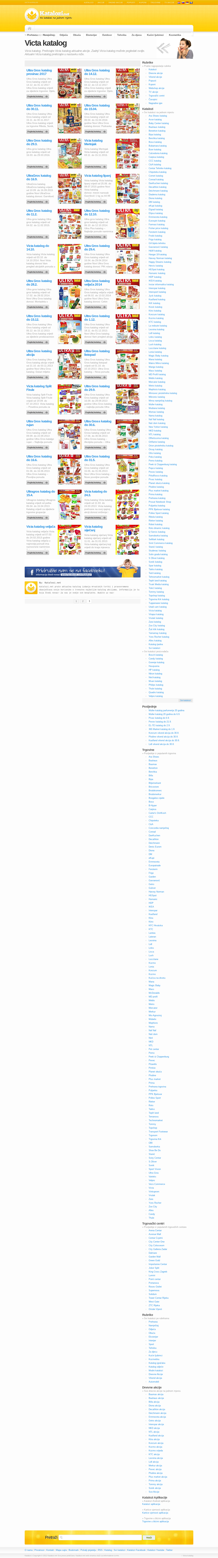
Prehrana (153, 1321)
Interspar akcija (156, 1424)
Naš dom (153, 1034)
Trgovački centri (157, 95)
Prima (151, 1083)
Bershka (153, 771)
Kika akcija (154, 1439)
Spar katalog (155, 565)
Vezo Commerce (157, 1184)
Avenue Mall (155, 1234)
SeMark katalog (156, 539)
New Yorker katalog (158, 427)
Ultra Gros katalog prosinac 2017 (39, 72)
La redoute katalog (158, 325)
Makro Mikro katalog (159, 363)
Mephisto (153, 1023)
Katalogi (183, 3)
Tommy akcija (155, 1484)
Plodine (152, 1075)
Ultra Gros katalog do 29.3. (39, 142)
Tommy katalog (156, 592)
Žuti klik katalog (156, 629)
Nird (151, 1038)
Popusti (131, 3)
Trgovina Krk (155, 1139)
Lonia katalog (155, 352)
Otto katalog (155, 453)
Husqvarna (154, 666)
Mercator (153, 1008)
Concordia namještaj (159, 828)
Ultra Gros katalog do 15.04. (97, 107)
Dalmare (153, 1253)
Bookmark (74, 1550)
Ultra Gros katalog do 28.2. (39, 282)
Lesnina (152, 940)
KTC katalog (155, 322)
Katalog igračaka (157, 1363)
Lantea (152, 933)
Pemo (151, 1053)
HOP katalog (155, 277)
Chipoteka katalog (157, 172)
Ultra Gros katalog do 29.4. (97, 247)
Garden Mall (155, 1256)
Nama (151, 1026)
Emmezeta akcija (157, 1417)
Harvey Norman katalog (160, 258)
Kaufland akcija (156, 1435)
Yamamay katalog (157, 633)
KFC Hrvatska (156, 925)
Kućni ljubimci (155, 1355)
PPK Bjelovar (155, 1094)
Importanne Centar (158, 1264)
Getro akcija (155, 1420)
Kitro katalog (155, 310)
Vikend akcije (115, 3)
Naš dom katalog (157, 423)
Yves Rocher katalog (159, 637)
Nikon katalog (155, 673)
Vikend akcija (155, 1378)
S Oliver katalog (157, 558)
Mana (151, 981)
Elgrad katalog (156, 209)
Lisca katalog (155, 340)
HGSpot (153, 895)
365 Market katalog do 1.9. (162, 729)
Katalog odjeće (156, 1366)
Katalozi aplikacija (151, 1504)
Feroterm (153, 869)
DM (150, 854)
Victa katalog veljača (40, 526)
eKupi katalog (155, 205)
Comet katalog (156, 175)
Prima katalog (155, 494)
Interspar (153, 910)
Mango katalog (156, 367)
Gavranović (154, 880)
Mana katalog (155, 359)
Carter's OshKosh (157, 813)
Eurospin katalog (157, 220)
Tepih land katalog (158, 580)
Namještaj (154, 1325)
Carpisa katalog (156, 157)
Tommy (152, 1124)
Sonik (151, 1165)
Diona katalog (155, 198)
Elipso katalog (156, 213)
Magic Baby (154, 985)
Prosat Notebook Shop (160, 502)
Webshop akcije (156, 88)
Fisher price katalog (158, 228)
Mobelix (152, 1019)
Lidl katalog (154, 333)
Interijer (152, 1340)
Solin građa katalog (158, 554)
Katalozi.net (53, 583)
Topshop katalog (157, 595)
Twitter (169, 1550)
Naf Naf (152, 1030)
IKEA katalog (155, 280)
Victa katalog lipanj (97, 175)
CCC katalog (155, 160)
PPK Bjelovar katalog (159, 509)
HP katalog (154, 670)
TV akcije (169, 3)
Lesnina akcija (156, 1458)
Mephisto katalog (157, 389)
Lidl (150, 944)
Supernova (154, 1290)
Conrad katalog (156, 179)
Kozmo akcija (155, 1447)
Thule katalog (155, 688)
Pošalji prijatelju (88, 1550)
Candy (152, 1214)
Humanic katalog (157, 273)
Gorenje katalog (156, 662)
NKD (151, 1041)
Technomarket (156, 1120)
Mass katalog (155, 370)
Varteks (152, 1176)
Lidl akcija (154, 1462)
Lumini (152, 1275)
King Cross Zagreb (158, 1271)
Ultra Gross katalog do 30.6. (97, 423)
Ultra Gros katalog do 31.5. (97, 458)
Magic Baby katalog (158, 355)
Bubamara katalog (158, 145)
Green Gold (154, 1260)
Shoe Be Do (155, 1150)
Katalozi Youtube (155, 1550)
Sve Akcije (154, 1492)
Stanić (152, 1154)
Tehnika (152, 1348)
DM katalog (154, 202)
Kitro (151, 921)
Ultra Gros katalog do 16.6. (39, 458)
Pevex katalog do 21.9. (160, 721)
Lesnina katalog (156, 329)
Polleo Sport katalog (159, 513)
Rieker (152, 1101)
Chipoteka (154, 820)
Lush (151, 955)
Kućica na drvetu (157, 978)
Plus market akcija (158, 1477)
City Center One (157, 1241)
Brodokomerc (155, 790)
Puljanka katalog (157, 505)
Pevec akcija (155, 1469)
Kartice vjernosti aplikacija (155, 1512)
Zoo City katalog (157, 625)
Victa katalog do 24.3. (95, 493)
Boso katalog (155, 142)
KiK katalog (154, 303)
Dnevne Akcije (156, 1374)
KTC (151, 929)
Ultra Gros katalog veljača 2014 (97, 282)
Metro (151, 1004)
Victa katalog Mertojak (93, 142)
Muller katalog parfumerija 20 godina (166, 710)
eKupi (151, 858)
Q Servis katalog (157, 532)
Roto (151, 1105)
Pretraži (51, 1537)
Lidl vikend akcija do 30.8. (161, 744)
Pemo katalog (155, 460)
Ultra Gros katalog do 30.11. (39, 107)
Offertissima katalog (159, 438)
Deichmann (154, 843)
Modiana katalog (157, 408)
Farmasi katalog (157, 224)
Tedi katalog (155, 573)
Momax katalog (156, 412)
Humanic (153, 899)
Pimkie (152, 1068)
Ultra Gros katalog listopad (97, 352)
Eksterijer (153, 1336)
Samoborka (154, 1146)
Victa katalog (96, 166)
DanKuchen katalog (158, 183)
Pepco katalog (156, 468)
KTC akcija (154, 1454)
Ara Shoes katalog (158, 115)
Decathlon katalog (157, 187)
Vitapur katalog (156, 614)
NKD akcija (154, 1428)
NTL (151, 1045)
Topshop (153, 1128)
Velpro (152, 1180)
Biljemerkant (155, 783)
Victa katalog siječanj (93, 528)
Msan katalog (155, 681)
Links (151, 948)
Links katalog (155, 337)
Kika (151, 918)
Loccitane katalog (157, 348)
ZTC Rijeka (154, 1305)
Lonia (151, 966)
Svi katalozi (154, 648)
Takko (152, 1109)
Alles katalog (155, 640)
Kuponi (142, 3)
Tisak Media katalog (159, 584)
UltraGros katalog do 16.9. (38, 177)
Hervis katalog (156, 265)
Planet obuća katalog (159, 483)
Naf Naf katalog (156, 419)
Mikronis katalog (157, 397)
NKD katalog (155, 430)
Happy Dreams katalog (160, 262)
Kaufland (153, 914)
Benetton (153, 768)
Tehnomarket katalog (159, 577)
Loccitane (153, 959)
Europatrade (155, 865)
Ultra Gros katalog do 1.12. (97, 317)
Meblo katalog (155, 378)
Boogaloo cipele (156, 798)
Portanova (154, 1283)
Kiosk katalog (155, 307)
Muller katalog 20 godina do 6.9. (164, 714)
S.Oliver (153, 1161)
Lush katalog (155, 344)
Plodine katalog (156, 487)
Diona (151, 850)
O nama (29, 1550)
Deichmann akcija (157, 1413)
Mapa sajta (61, 1550)
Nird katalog (154, 677)
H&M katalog (155, 250)
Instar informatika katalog (161, 284)
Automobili (154, 1381)
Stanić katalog (156, 547)
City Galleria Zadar (158, 1249)
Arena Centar (155, 1230)
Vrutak (152, 1195)
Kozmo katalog (156, 318)
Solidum (153, 1294)
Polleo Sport (155, 1098)
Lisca (151, 951)
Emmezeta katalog (158, 217)
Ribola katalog (156, 517)
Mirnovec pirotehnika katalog (163, 393)
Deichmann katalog (158, 190)
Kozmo (152, 963)
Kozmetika (154, 1359)
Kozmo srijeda (156, 1450)
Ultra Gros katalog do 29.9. (97, 388)
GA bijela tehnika (157, 243)
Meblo (152, 1000)
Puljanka (153, 1090)
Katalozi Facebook (136, 1550)
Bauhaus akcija (156, 1398)
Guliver (152, 888)
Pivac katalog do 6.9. (159, 718)
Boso (151, 801)
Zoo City (153, 1206)
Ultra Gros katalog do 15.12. (39, 317)
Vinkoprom (154, 1191)
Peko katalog (155, 457)
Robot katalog (155, 524)
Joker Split (154, 1268)
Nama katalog (155, 415)
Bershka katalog (157, 138)
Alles (151, 1210)
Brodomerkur (155, 794)
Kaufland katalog (157, 299)
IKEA (151, 906)
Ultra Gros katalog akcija (39, 352)
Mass (151, 989)
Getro (151, 884)
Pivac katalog (155, 479)
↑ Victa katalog (187, 1556)
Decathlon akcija (157, 1409)
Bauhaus (153, 760)
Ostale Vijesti (155, 1309)
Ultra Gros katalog (38, 96)
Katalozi (89, 3)
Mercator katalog (157, 382)
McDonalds (154, 993)
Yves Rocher (155, 1203)
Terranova (153, 1116)
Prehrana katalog (157, 498)
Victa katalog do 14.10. (37, 247)
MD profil (153, 996)
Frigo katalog (155, 239)
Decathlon (154, 839)
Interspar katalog (157, 288)
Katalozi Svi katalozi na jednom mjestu (48, 15)
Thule (151, 1218)
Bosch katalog (156, 655)
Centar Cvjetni (156, 1238)
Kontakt (50, 1550)
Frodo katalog (155, 235)
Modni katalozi (156, 1370)
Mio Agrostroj (155, 1015)
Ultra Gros (96, 131)
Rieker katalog (156, 520)
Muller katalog (155, 404)
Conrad (152, 831)
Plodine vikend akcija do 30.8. (163, 736)
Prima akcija (155, 1480)
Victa (151, 1188)
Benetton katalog (157, 130)
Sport (151, 1344)
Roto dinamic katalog (159, 528)
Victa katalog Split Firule (38, 388)
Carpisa (152, 809)
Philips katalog (156, 685)
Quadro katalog (156, 692)
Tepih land (154, 1113)
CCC (151, 816)
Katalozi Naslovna (30, 28)
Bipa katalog (155, 134)
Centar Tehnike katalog (160, 168)
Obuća (152, 1333)
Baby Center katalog (159, 123)
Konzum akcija (156, 1443)
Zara (151, 1199)
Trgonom (153, 1135)
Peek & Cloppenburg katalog (163, 464)
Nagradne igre (155, 103)
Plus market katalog (158, 490)
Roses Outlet (155, 1286)
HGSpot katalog (156, 269)
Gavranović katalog (158, 247)
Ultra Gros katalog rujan (39, 423)
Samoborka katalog (158, 535)
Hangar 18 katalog (158, 254)
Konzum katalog (157, 314)
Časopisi (153, 99)
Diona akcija (155, 1405)
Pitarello (153, 1064)
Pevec (152, 1060)
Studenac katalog (157, 550)
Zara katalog (155, 622)
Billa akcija (154, 1402)
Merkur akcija (155, 1465)
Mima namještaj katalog (160, 400)
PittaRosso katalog (158, 475)
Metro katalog (155, 385)
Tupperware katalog (158, 603)
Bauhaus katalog (157, 127)
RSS (100, 1550)
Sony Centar (155, 1158)
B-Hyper (153, 805)
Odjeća (152, 1329)
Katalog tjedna (156, 644)
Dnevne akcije (156, 73)
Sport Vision (155, 1169)
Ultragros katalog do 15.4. (40, 493)
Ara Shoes (154, 756)
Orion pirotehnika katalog (161, 445)
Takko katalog (155, 569)
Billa (151, 775)
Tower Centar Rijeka (158, 1298)
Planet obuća (155, 1071)
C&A (151, 824)
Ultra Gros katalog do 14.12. (97, 72)
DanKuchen (154, 835)
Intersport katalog (157, 292)
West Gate (154, 1301)
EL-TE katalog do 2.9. (159, 725)
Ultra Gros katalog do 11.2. (39, 212)
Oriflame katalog (157, 442)
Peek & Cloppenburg (159, 1056)
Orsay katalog (155, 449)
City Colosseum (156, 1245)
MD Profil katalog (157, 374)
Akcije (101, 3)
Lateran (152, 936)
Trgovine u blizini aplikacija (155, 1521)
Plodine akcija (155, 1473)
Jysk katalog (155, 295)
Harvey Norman (156, 891)
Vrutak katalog (156, 618)
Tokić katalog (155, 588)
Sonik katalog (155, 562)
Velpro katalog (156, 696)
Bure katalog (155, 149)
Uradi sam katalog (158, 607)
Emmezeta (154, 861)
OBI (151, 1143)
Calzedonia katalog (158, 153)
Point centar (155, 1279)
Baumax (153, 764)
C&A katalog (155, 164)
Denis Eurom (155, 846)
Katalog (108, 1550)
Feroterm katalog (157, 232)
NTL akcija (154, 1432)
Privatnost (39, 1550)
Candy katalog (156, 658)
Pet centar (154, 1049)
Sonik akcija (155, 1488)
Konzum (153, 970)
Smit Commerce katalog (161, 543)
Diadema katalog (157, 194)
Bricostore (154, 786)
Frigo (151, 873)
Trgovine (155, 3)
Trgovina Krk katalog (159, 599)
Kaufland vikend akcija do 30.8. (164, 740)
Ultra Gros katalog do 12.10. (97, 212)
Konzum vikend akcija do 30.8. (164, 733)
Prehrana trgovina (157, 1086)
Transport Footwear (158, 1131)
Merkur (152, 1011)
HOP (151, 903)
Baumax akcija (156, 1394)
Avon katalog (155, 119)
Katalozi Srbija (187, 3)
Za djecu (153, 1351)
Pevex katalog (156, 472)
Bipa (151, 779)
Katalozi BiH (191, 3)
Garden (152, 876)
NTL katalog (155, 434)
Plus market (155, 1079)
